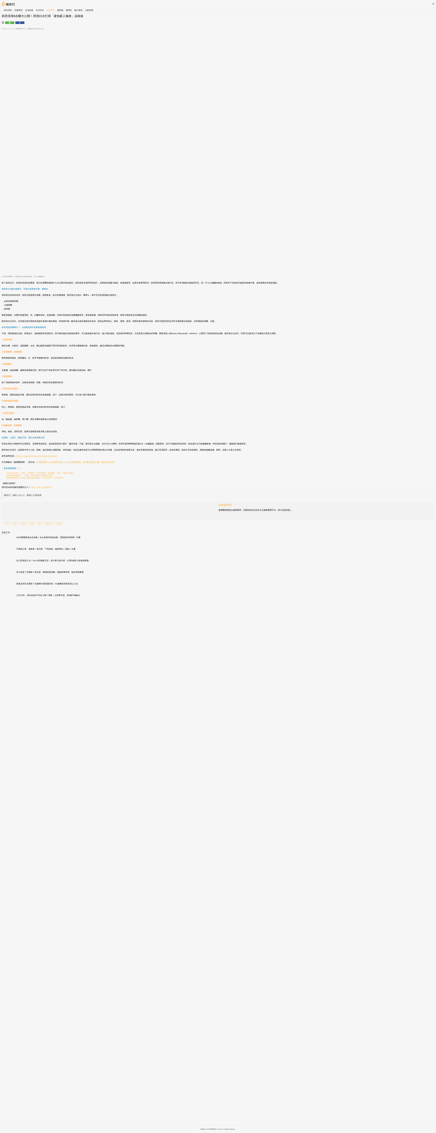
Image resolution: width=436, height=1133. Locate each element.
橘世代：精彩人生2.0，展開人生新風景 (23, 495)
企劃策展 (89, 10)
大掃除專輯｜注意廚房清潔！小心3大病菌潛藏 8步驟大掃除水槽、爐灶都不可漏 (75, 462)
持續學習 (18, 10)
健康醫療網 (225, 505)
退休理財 (8, 10)
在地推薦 (29, 10)
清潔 (31, 523)
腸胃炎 (59, 523)
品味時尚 (50, 10)
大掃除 (23, 523)
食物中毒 (48, 523)
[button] (9, 22)
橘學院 (69, 10)
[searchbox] (433, 4)
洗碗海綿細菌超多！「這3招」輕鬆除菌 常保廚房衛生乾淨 (29, 475)
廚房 (14, 523)
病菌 (39, 523)
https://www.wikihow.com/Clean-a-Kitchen (36, 456)
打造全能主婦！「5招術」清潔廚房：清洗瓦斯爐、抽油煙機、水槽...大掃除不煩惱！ (40, 473)
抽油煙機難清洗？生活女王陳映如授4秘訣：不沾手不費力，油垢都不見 (35, 478)
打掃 (6, 523)
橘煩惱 (60, 10)
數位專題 (78, 10)
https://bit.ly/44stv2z (40, 487)
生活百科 (40, 10)
